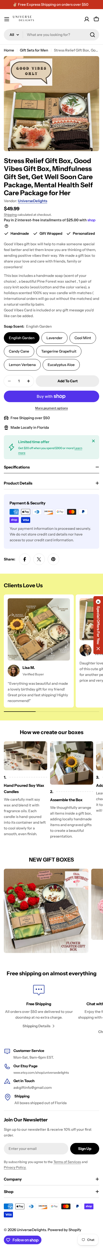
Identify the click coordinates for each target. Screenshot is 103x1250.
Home (9, 50)
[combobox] (51, 34)
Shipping (10, 215)
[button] (98, 625)
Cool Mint (82, 338)
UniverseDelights (32, 201)
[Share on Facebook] (24, 559)
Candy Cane (19, 351)
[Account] (87, 19)
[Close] (93, 440)
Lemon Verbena (22, 364)
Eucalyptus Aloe (61, 364)
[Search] (92, 35)
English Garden (21, 338)
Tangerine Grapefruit (58, 351)
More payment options (51, 408)
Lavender (54, 338)
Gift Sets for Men (34, 50)
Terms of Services (67, 1162)
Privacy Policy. (15, 1167)
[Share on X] (39, 559)
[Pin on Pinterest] (53, 559)
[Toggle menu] (7, 19)
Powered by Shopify (64, 1229)
